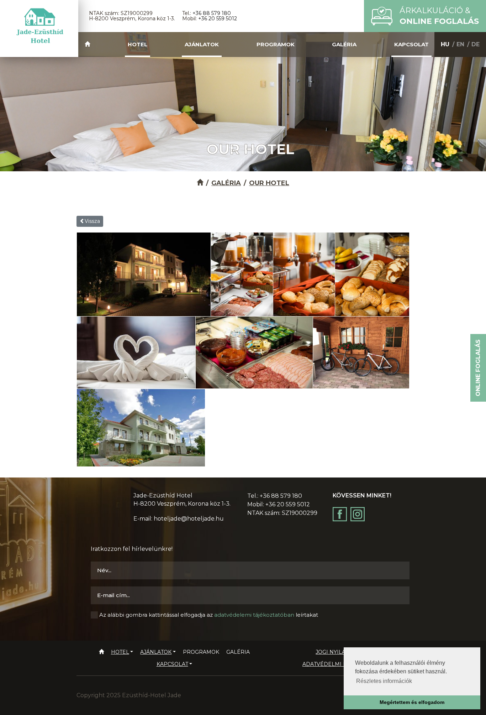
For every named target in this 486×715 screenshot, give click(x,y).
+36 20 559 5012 (217, 18)
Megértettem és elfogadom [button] (412, 702)
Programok (276, 44)
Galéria (344, 44)
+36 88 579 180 (211, 13)
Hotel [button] (137, 44)
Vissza (92, 221)
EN (460, 44)
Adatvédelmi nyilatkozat (340, 664)
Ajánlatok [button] (202, 44)
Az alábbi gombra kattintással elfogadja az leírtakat (208, 614)
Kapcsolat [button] (411, 44)
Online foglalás (478, 367)
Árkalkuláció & (439, 16)
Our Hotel (269, 183)
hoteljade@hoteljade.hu (189, 518)
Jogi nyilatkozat (341, 652)
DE (475, 44)
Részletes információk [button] (384, 681)
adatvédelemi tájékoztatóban (254, 614)
